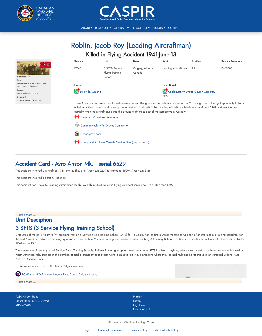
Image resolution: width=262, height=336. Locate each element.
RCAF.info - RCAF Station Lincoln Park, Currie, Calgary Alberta (59, 274)
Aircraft (120, 28)
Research (102, 28)
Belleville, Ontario (90, 92)
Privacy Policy (138, 330)
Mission (137, 296)
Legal (87, 330)
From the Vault (141, 309)
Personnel (139, 28)
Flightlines (139, 305)
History (157, 28)
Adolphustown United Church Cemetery (191, 92)
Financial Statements (110, 330)
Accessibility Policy (166, 330)
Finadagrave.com (90, 134)
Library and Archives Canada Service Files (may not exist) (114, 142)
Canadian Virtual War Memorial (99, 117)
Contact (174, 28)
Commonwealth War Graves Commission (104, 125)
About (85, 28)
